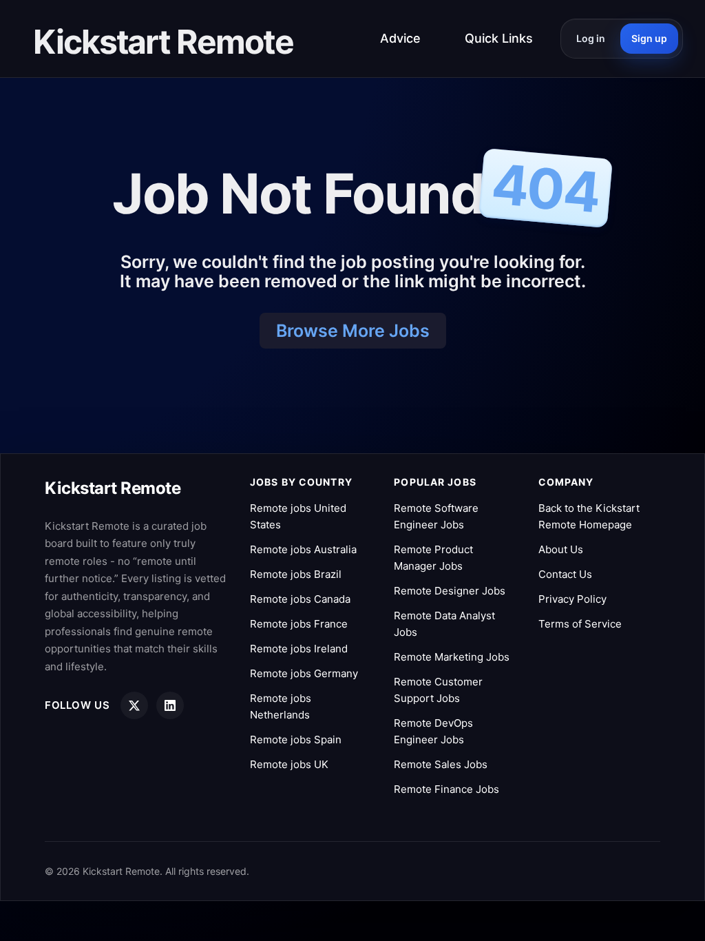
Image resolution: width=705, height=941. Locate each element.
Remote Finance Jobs (446, 789)
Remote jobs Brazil (295, 574)
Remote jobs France (299, 623)
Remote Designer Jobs (449, 590)
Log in (590, 38)
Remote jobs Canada (300, 599)
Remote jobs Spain (295, 739)
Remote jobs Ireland (299, 648)
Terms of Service (580, 623)
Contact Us (565, 574)
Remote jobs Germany (304, 673)
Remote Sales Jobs (440, 764)
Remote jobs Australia (303, 549)
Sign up (649, 38)
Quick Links (499, 38)
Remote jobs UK (289, 764)
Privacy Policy (572, 599)
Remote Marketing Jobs (451, 656)
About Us (560, 549)
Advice (400, 38)
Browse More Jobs (353, 330)
